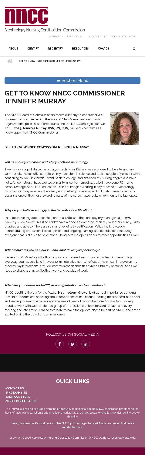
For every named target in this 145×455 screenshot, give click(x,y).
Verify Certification (123, 36)
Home (10, 61)
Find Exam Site (75, 36)
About (13, 48)
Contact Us (56, 36)
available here (72, 427)
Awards (103, 48)
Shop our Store (98, 36)
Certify (33, 48)
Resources (80, 48)
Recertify (55, 48)
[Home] (45, 19)
